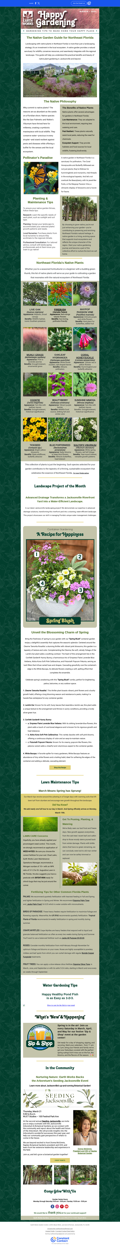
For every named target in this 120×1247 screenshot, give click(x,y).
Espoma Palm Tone (81, 900)
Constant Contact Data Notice (65, 1231)
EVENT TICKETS (60, 1160)
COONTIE (35, 400)
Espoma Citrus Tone (81, 964)
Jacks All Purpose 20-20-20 (73, 938)
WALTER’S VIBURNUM (85, 445)
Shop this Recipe (60, 767)
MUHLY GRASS (35, 355)
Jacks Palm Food (34, 904)
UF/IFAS (55, 915)
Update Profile (50, 1231)
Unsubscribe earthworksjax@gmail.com (60, 1228)
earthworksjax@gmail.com (58, 1234)
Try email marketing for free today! (60, 1243)
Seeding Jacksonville (51, 1121)
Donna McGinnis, (85, 1149)
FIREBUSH (60, 309)
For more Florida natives (81, 473)
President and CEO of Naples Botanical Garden (85, 1152)
